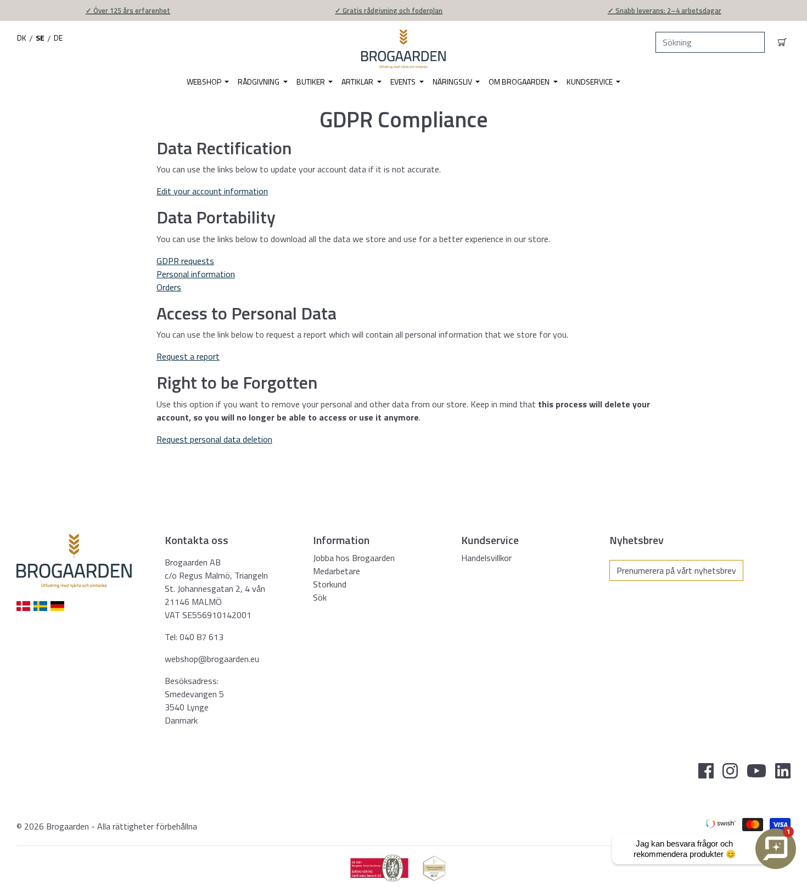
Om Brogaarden (520, 81)
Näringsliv (453, 81)
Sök (320, 597)
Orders (168, 287)
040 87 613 (201, 636)
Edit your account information (212, 191)
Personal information (195, 274)
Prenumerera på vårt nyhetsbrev (676, 570)
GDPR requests (185, 260)
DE (58, 37)
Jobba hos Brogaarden (354, 557)
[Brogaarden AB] (403, 49)
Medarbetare (336, 571)
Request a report (188, 356)
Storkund (329, 584)
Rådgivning (259, 81)
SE (40, 37)
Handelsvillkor (486, 557)
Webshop (205, 81)
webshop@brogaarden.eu (212, 658)
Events (403, 81)
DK (21, 37)
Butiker (311, 81)
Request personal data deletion (214, 439)
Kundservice (590, 81)
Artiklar (358, 81)
